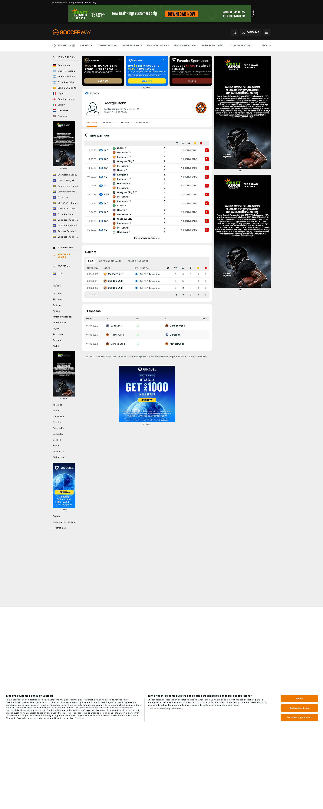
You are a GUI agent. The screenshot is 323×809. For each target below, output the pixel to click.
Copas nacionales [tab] (110, 261)
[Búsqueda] (234, 32)
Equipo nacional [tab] (138, 261)
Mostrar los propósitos (299, 717)
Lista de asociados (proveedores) (165, 708)
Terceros (79, 718)
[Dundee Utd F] (201, 107)
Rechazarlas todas (299, 708)
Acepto (299, 698)
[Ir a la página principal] (78, 32)
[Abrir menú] (267, 32)
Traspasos (109, 122)
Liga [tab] (90, 261)
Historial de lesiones (134, 122)
